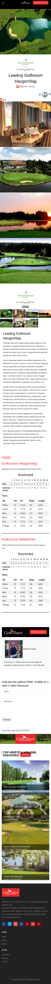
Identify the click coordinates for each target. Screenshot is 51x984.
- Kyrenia (31, 86)
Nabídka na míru (40, 3)
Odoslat (6, 719)
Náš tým (5, 958)
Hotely (4, 940)
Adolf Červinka (29, 649)
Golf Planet (5, 955)
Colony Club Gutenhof (13, 876)
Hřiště (4, 937)
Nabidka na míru (38, 632)
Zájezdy (4, 944)
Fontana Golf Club (11, 817)
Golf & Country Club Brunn (15, 787)
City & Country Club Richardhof (17, 847)
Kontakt (4, 961)
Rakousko (23, 86)
